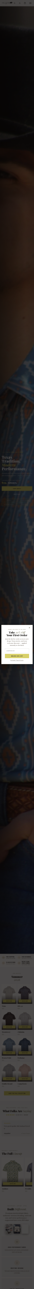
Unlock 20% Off (17, 656)
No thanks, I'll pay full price (17, 660)
